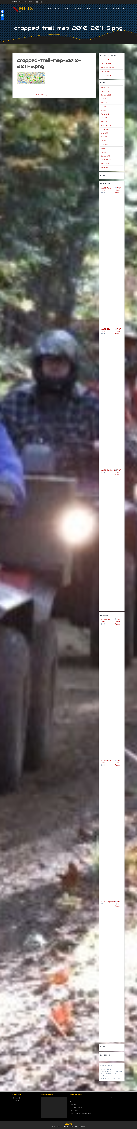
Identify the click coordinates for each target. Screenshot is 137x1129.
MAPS (89, 9)
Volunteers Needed (107, 60)
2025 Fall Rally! (106, 64)
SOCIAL (98, 9)
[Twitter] (2, 15)
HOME (49, 9)
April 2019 (104, 152)
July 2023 (104, 106)
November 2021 (106, 125)
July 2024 (104, 99)
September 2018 (106, 160)
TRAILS (68, 9)
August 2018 (105, 164)
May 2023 (104, 110)
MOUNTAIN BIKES (76, 1107)
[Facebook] (2, 11)
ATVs (71, 1098)
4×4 (71, 1101)
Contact (115, 9)
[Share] (2, 19)
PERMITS (79, 9)
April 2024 (104, 102)
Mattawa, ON (16, 1098)
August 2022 (105, 114)
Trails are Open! (106, 75)
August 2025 (105, 91)
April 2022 (104, 122)
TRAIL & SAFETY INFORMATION (80, 1113)
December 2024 (106, 95)
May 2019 (104, 148)
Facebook (105, 1055)
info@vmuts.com (18, 1100)
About (58, 9)
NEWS (105, 9)
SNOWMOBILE (74, 1110)
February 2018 (105, 167)
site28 (83, 1126)
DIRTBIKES (73, 1104)
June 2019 (104, 144)
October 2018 (105, 156)
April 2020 (104, 137)
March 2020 (105, 141)
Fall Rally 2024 (105, 71)
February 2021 (105, 129)
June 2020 (104, 133)
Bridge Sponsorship (107, 67)
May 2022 (104, 118)
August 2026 (105, 87)
